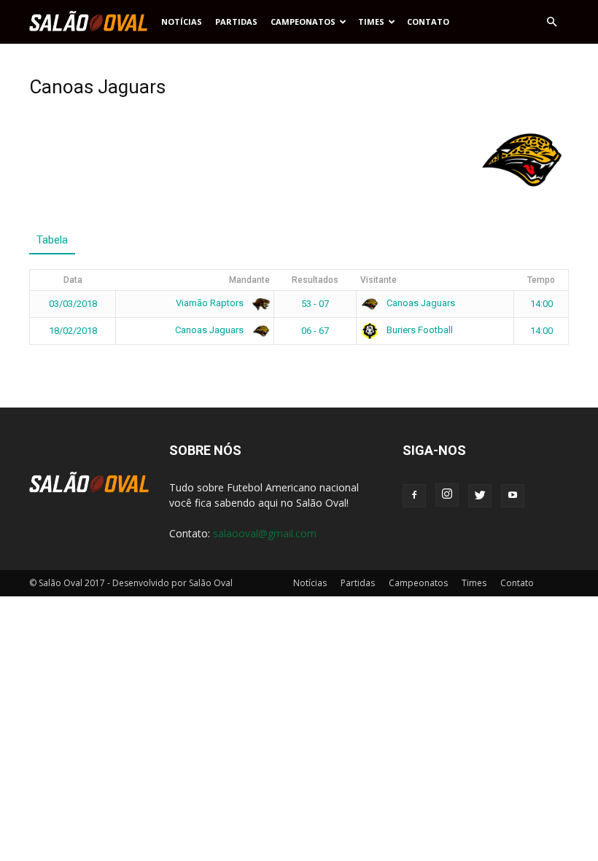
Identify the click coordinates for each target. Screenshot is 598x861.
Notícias (181, 21)
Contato (428, 21)
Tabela (52, 239)
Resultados (315, 280)
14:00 (541, 303)
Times (371, 21)
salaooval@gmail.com (265, 533)
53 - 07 (315, 303)
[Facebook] (414, 495)
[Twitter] (480, 495)
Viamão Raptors (211, 302)
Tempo (541, 280)
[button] (551, 21)
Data (72, 280)
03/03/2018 (73, 303)
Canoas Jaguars (419, 302)
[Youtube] (512, 495)
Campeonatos (303, 21)
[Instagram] (447, 495)
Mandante (249, 280)
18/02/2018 (73, 330)
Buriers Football (418, 329)
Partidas (236, 21)
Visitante (378, 280)
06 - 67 (315, 330)
